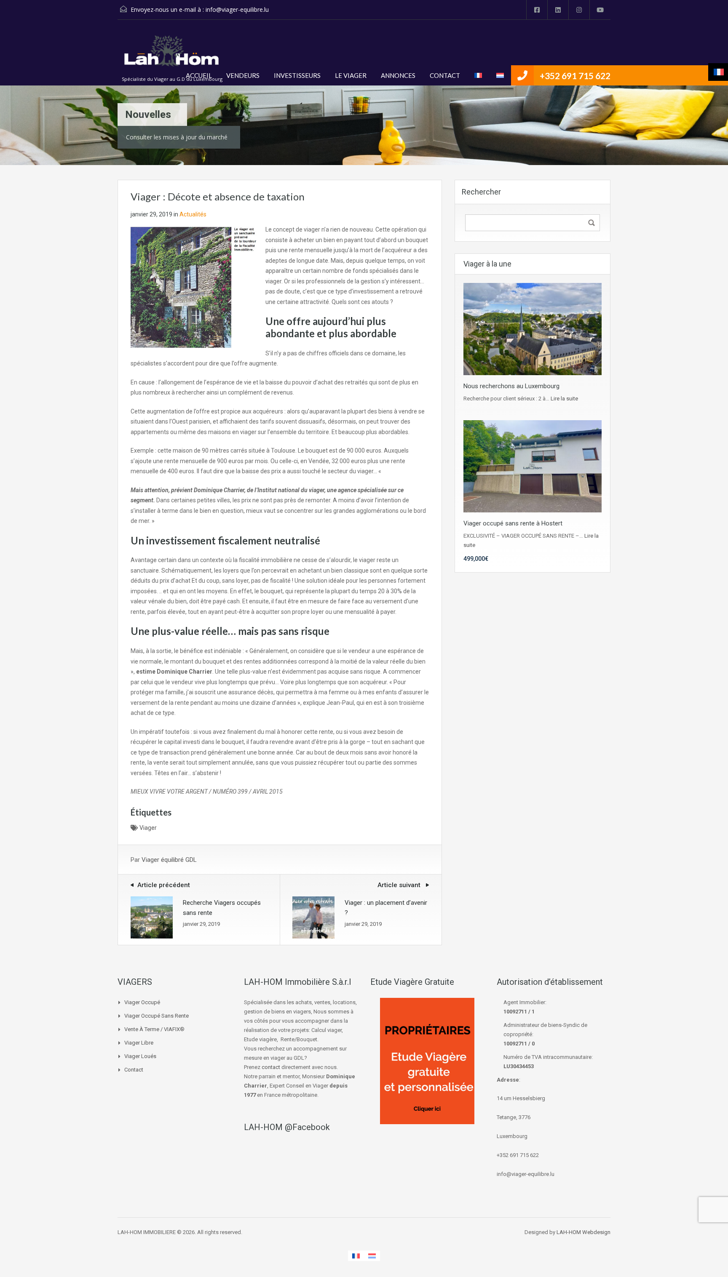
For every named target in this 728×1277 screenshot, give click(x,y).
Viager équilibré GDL (169, 860)
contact (271, 1067)
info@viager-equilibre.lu (237, 9)
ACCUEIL (199, 75)
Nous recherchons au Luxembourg (511, 386)
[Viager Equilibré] (172, 55)
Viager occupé (142, 1002)
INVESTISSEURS (297, 75)
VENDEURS (243, 75)
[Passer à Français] (356, 1255)
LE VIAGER (351, 75)
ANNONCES (398, 75)
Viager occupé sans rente (156, 1016)
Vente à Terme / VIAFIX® (154, 1029)
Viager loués (140, 1056)
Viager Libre (138, 1043)
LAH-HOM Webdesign (583, 1232)
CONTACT (445, 75)
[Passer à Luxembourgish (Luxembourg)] (500, 75)
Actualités (192, 214)
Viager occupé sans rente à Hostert (512, 523)
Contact (133, 1069)
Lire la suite (564, 398)
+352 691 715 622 (575, 75)
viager (148, 827)
